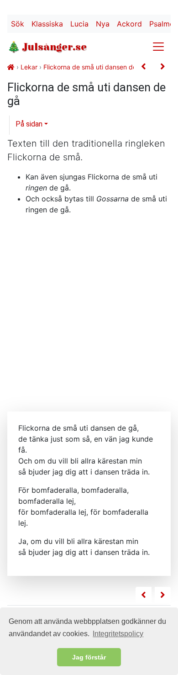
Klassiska (47, 23)
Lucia (79, 23)
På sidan (29, 124)
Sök (17, 23)
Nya (103, 23)
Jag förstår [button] (89, 657)
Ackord (129, 23)
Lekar (29, 67)
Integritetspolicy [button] (118, 634)
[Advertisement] (89, 311)
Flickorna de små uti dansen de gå (94, 67)
